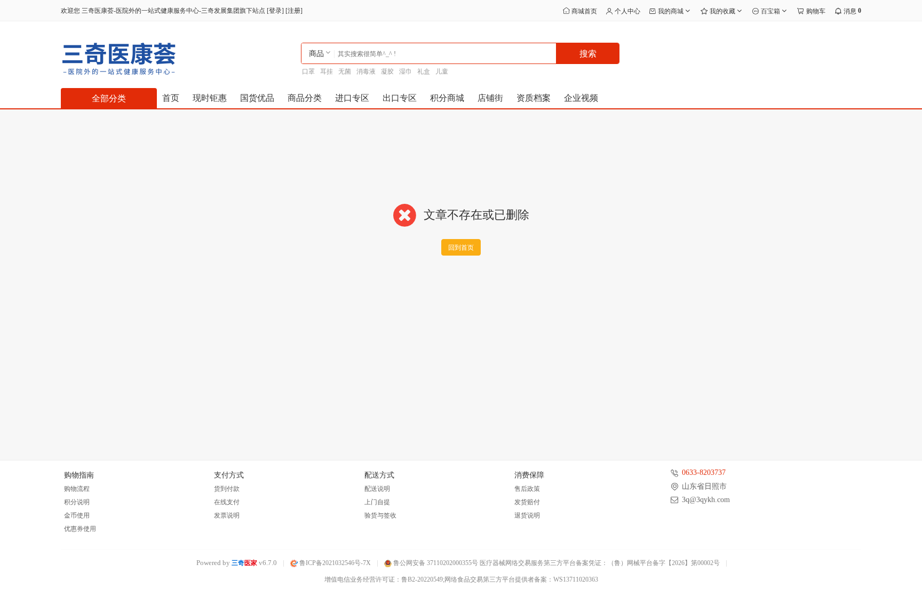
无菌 (344, 71)
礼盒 (423, 71)
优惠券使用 (80, 529)
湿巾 (405, 71)
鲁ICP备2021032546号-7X (334, 563)
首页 (170, 97)
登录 (275, 10)
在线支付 (227, 502)
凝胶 (387, 71)
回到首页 (461, 247)
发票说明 (227, 515)
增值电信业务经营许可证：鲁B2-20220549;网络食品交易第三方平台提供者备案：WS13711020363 (461, 579)
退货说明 (527, 515)
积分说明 (77, 502)
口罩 (308, 71)
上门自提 (377, 502)
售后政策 (527, 488)
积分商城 (447, 97)
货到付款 (227, 488)
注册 (294, 10)
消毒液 (366, 71)
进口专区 (352, 97)
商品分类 (305, 97)
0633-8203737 (704, 472)
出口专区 (400, 97)
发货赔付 (527, 502)
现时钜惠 (210, 97)
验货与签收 (380, 515)
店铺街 (490, 97)
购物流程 (77, 488)
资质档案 (533, 97)
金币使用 (77, 515)
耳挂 (326, 71)
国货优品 (257, 97)
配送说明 (377, 488)
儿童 (441, 71)
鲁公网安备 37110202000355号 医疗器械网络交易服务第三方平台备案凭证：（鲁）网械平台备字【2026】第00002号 (556, 563)
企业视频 (581, 97)
